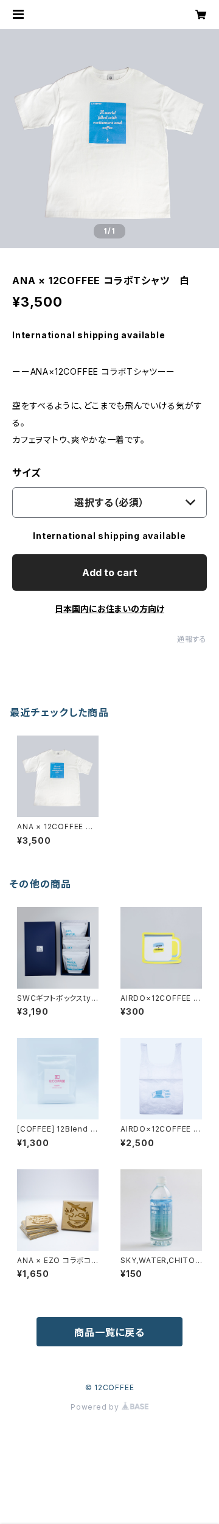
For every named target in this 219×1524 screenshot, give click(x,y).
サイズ (26, 473)
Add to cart (109, 572)
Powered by (96, 1406)
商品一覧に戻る (109, 1332)
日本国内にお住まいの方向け (109, 609)
